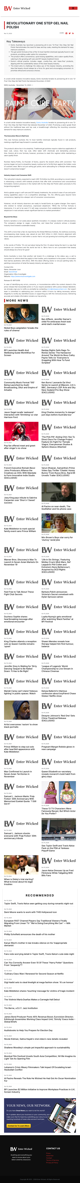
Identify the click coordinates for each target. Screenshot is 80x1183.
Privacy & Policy (52, 1163)
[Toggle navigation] (73, 8)
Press (48, 1153)
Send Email (13, 272)
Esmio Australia (42, 122)
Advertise (49, 1156)
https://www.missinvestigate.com (23, 276)
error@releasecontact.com (57, 289)
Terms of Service (52, 1160)
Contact (49, 1158)
